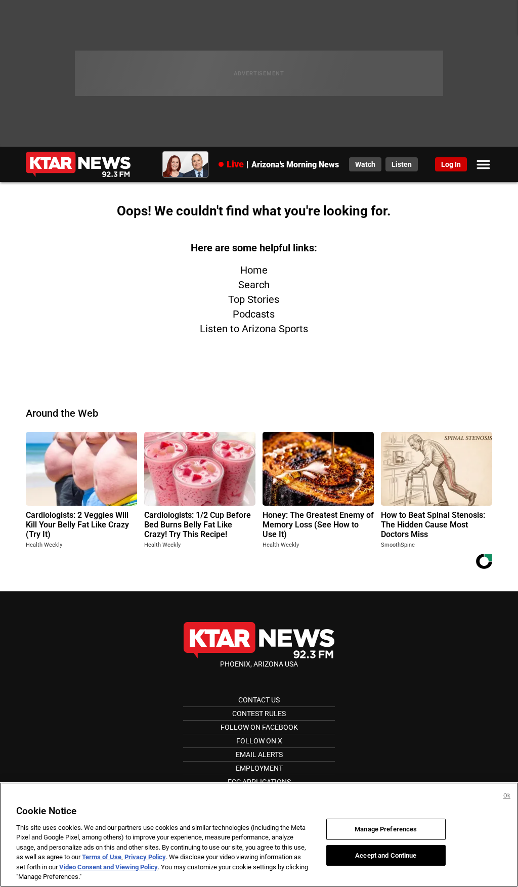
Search (254, 285)
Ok (506, 795)
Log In (451, 164)
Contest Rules (259, 713)
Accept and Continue (385, 855)
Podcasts (254, 314)
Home (254, 270)
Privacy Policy (145, 857)
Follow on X (259, 741)
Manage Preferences (386, 829)
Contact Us (259, 700)
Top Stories (253, 299)
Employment (259, 768)
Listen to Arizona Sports (254, 329)
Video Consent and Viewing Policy (108, 867)
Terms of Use (101, 857)
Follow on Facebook (259, 727)
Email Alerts (259, 754)
